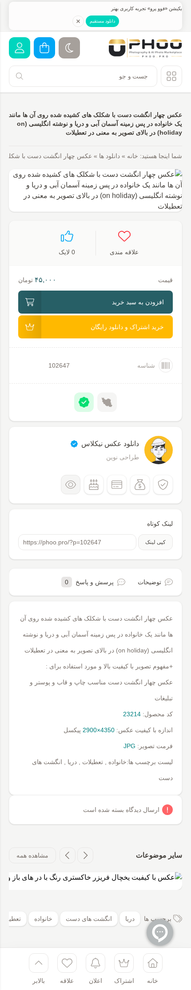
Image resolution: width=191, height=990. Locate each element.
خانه (132, 155)
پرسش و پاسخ (89, 582)
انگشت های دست (89, 918)
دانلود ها (109, 155)
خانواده (43, 918)
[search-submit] (19, 76)
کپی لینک (155, 542)
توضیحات (149, 582)
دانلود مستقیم (102, 21)
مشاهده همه (32, 855)
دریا (130, 918)
